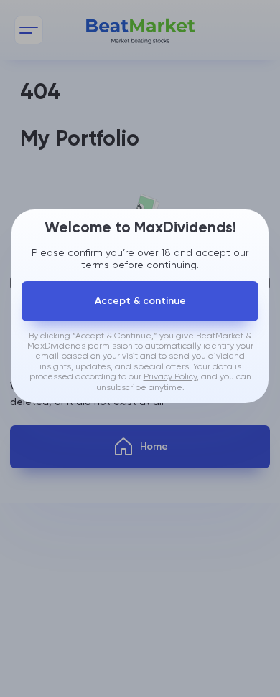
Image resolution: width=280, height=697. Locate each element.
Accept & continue (140, 301)
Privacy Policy (170, 377)
